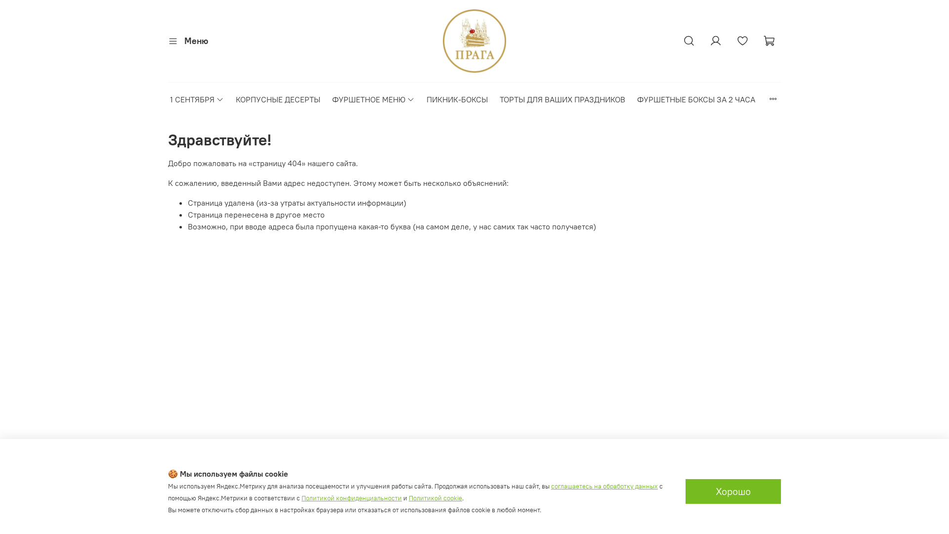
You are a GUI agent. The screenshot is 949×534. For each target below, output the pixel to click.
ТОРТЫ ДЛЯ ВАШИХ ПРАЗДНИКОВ (562, 99)
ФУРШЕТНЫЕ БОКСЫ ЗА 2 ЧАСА (696, 99)
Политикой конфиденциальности (352, 498)
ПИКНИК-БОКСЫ (457, 99)
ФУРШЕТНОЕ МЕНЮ (368, 99)
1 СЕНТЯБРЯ (192, 99)
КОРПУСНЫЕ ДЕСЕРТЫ (278, 99)
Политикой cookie (435, 498)
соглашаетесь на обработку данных (604, 486)
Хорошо (733, 491)
